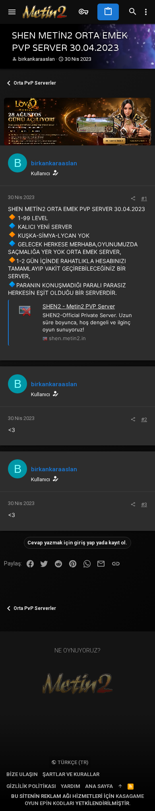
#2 (144, 419)
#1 (144, 198)
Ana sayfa (99, 786)
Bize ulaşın (22, 774)
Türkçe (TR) (72, 762)
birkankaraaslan (36, 59)
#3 (144, 504)
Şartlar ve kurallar (71, 774)
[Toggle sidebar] (146, 12)
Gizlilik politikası (31, 786)
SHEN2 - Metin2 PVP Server (79, 306)
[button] (12, 12)
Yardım (70, 786)
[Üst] (120, 786)
